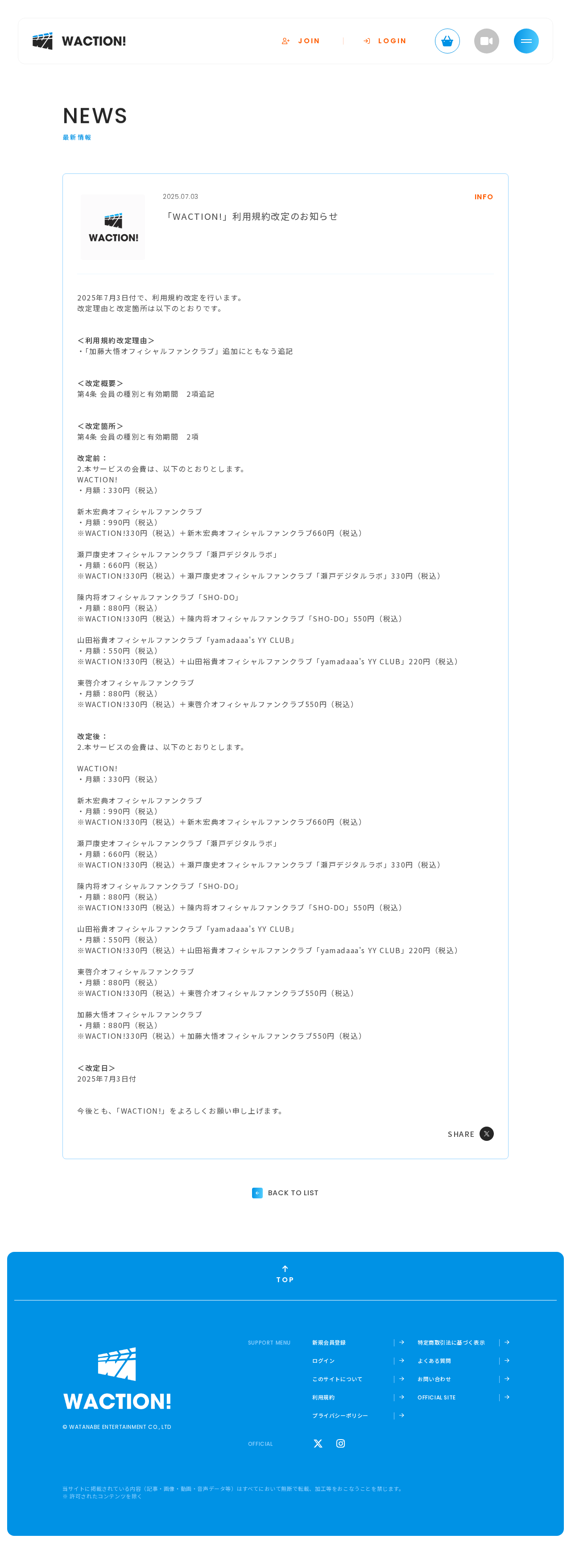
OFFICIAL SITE (437, 1397)
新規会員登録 (329, 1342)
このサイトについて (337, 1379)
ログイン (323, 1360)
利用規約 (323, 1397)
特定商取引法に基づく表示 (451, 1342)
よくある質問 (434, 1360)
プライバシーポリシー (340, 1415)
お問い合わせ (434, 1379)
